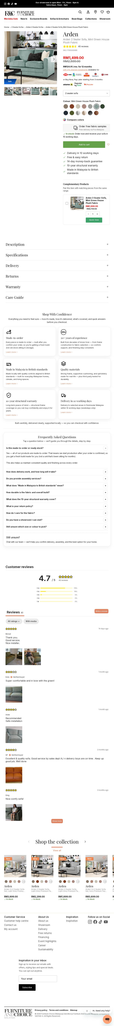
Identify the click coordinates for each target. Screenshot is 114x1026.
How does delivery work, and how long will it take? (31, 472)
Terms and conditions (58, 1010)
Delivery (12, 265)
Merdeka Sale (11, 19)
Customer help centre (16, 920)
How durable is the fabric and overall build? (27, 492)
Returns (12, 276)
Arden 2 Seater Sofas (35, 27)
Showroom (105, 19)
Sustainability (45, 949)
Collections (91, 19)
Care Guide (15, 297)
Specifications (17, 255)
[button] (57, 588)
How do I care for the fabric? (20, 513)
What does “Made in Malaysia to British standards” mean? (35, 485)
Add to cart (84, 144)
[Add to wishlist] (108, 144)
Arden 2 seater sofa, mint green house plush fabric (67, 27)
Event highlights (47, 941)
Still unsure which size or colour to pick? (26, 526)
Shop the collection (57, 841)
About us (43, 920)
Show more (57, 821)
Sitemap (73, 1010)
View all (57, 850)
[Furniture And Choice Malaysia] (19, 13)
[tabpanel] (57, 722)
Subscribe (27, 987)
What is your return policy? (19, 506)
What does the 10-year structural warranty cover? (31, 499)
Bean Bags (77, 19)
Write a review (101, 611)
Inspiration (72, 920)
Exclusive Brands (38, 19)
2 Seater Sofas (18, 27)
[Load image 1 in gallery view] (30, 57)
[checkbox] (31, 621)
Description (15, 244)
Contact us (10, 925)
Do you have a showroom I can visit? (24, 520)
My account (11, 929)
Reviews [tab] (15, 612)
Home (6, 27)
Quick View (94, 220)
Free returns (45, 933)
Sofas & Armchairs (59, 19)
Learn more (11, 352)
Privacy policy (41, 1010)
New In (24, 19)
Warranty (13, 286)
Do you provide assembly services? (23, 478)
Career (42, 945)
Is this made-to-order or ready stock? (24, 448)
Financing (43, 937)
